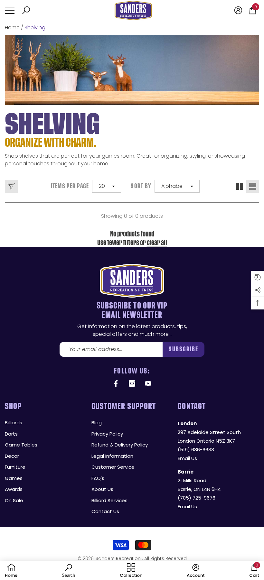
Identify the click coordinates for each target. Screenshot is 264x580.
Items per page (70, 186)
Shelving (34, 27)
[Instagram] (132, 383)
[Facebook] (116, 383)
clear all (157, 243)
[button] (26, 10)
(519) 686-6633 (196, 449)
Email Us (187, 458)
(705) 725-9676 (196, 497)
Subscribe (184, 349)
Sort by (141, 186)
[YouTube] (148, 383)
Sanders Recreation (119, 558)
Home (12, 27)
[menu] (9, 10)
